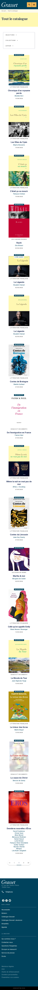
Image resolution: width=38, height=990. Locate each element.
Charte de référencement (10, 972)
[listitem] (3, 900)
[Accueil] (10, 4)
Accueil (4, 11)
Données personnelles (10, 975)
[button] (11, 35)
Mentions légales (8, 966)
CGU (3, 969)
